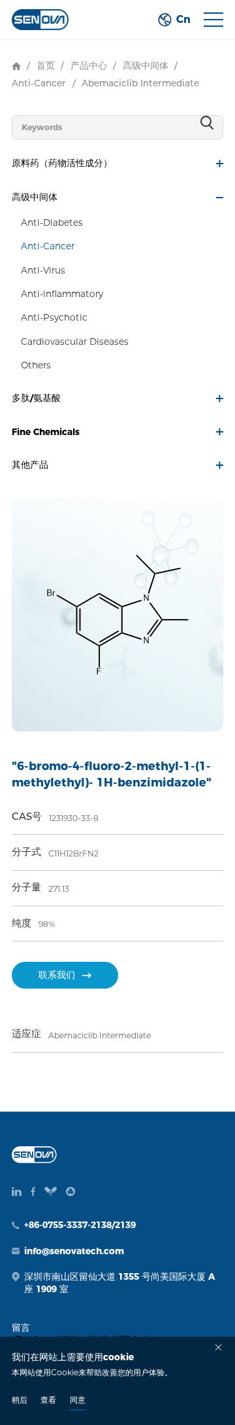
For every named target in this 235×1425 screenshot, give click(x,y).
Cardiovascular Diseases (75, 341)
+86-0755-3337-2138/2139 (80, 1225)
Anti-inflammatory (62, 294)
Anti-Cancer (39, 83)
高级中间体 (145, 65)
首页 (46, 65)
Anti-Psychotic (54, 317)
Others (36, 365)
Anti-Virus (43, 270)
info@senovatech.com (74, 1251)
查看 (48, 1400)
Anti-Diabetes (52, 222)
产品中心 (88, 65)
